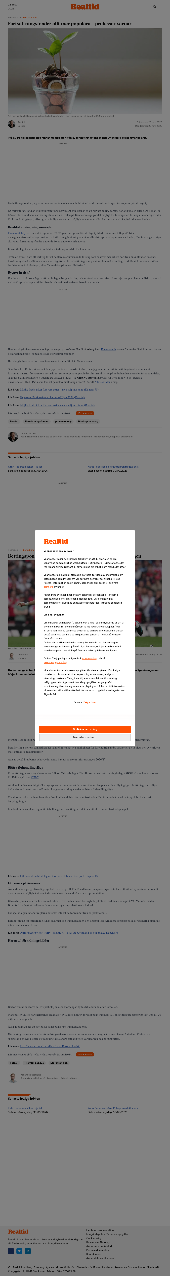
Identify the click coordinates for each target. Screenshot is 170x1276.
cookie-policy (89, 658)
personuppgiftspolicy (55, 662)
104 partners (89, 702)
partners (48, 586)
